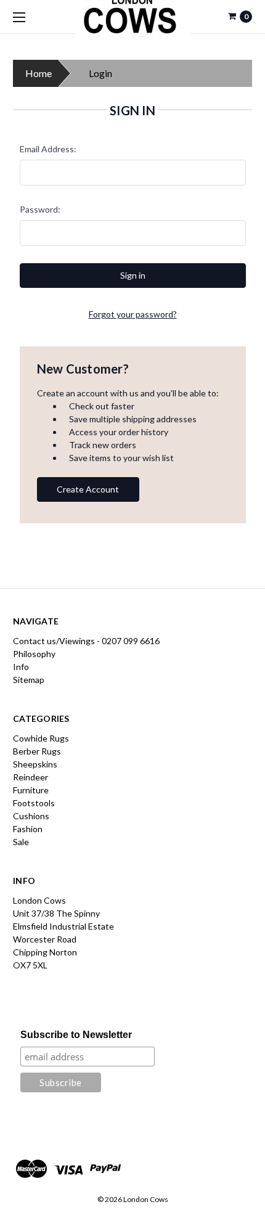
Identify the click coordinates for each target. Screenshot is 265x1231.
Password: (40, 209)
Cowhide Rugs (41, 738)
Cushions (31, 816)
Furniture (31, 790)
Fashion (28, 829)
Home (38, 73)
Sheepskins (35, 764)
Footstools (34, 803)
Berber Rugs (37, 751)
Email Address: (48, 149)
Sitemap (28, 679)
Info (21, 666)
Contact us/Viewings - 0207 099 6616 (86, 641)
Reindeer (30, 777)
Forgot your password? (133, 314)
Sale (21, 841)
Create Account (88, 489)
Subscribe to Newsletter (76, 1034)
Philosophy (34, 653)
